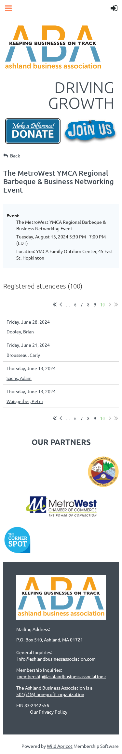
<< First (55, 304)
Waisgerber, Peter (25, 401)
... (68, 304)
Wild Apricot (60, 746)
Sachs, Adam (19, 378)
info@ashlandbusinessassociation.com (56, 659)
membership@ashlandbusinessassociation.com (65, 676)
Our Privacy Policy (48, 712)
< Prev (61, 304)
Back (15, 156)
